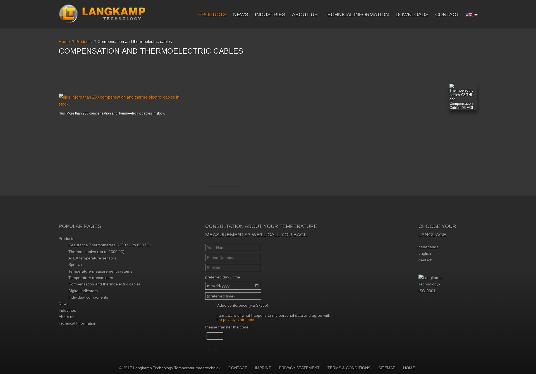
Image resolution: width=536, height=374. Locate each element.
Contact (447, 14)
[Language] (472, 14)
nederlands (428, 247)
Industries (270, 14)
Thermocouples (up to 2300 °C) (96, 251)
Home (64, 41)
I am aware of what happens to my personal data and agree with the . (273, 317)
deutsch (425, 260)
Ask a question (224, 181)
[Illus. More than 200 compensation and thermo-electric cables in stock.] (121, 101)
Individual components (88, 297)
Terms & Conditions (348, 368)
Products (212, 14)
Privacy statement (299, 368)
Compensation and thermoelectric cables (104, 284)
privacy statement (238, 319)
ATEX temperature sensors (92, 258)
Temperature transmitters (90, 277)
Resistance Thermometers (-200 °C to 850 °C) (109, 245)
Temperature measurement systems (100, 271)
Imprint (263, 368)
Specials (75, 264)
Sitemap (386, 368)
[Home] (102, 14)
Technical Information (356, 14)
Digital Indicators (83, 291)
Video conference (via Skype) (242, 305)
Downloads (412, 14)
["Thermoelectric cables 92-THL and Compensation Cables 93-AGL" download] (463, 97)
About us (305, 14)
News (240, 14)
